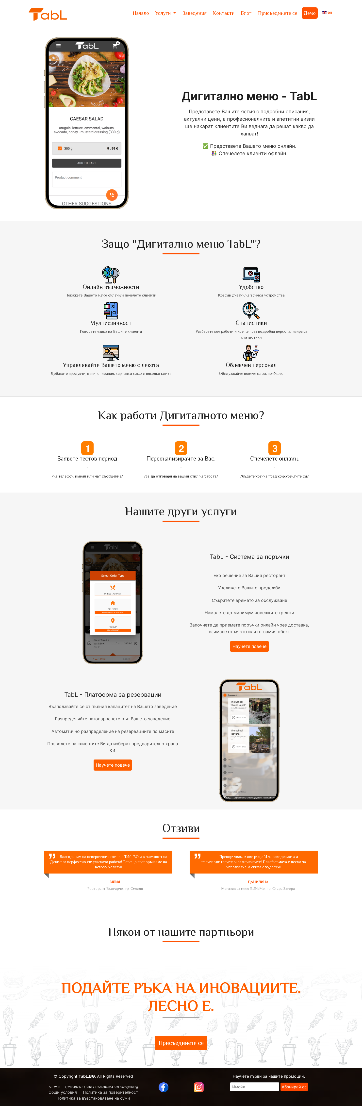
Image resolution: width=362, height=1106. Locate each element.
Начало (141, 13)
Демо (310, 13)
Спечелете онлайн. (274, 458)
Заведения (194, 13)
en (329, 12)
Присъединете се (277, 13)
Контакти (223, 13)
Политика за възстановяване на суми (93, 1098)
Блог (246, 13)
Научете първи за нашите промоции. (269, 1076)
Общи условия (63, 1092)
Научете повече (249, 646)
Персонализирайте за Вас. (181, 458)
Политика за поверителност (110, 1092)
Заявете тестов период (87, 458)
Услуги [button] (163, 13)
